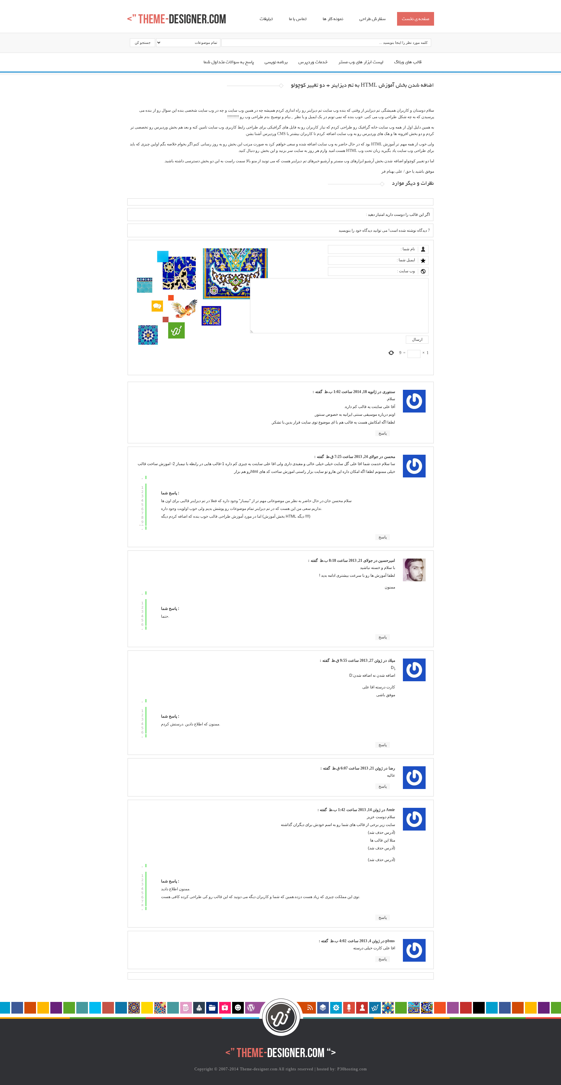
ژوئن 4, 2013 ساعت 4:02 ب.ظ (354, 941)
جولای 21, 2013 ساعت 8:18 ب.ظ (346, 560)
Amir (390, 810)
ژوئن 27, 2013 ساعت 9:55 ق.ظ (356, 660)
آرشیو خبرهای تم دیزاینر (310, 161)
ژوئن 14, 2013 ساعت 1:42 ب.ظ (354, 810)
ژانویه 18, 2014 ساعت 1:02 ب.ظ (350, 391)
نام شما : (408, 249)
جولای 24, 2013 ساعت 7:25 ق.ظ (352, 456)
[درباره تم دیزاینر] (375, 1008)
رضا (392, 768)
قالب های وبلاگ (408, 62)
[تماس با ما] (186, 1008)
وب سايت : (406, 271)
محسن (389, 456)
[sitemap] (323, 1008)
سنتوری (388, 391)
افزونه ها (400, 133)
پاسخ (383, 433)
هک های (383, 133)
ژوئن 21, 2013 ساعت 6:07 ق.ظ (357, 768)
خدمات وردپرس (313, 62)
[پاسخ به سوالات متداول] (225, 1008)
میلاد (391, 660)
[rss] (310, 1008)
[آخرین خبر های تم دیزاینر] (349, 1008)
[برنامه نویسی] (199, 1008)
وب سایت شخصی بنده (196, 110)
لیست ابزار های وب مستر (360, 62)
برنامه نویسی (276, 62)
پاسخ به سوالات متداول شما (229, 62)
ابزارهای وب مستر (349, 161)
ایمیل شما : (406, 260)
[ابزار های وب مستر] (336, 1008)
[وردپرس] (251, 1008)
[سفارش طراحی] (212, 1008)
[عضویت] (362, 1008)
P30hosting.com (352, 1069)
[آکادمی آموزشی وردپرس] (238, 1008)
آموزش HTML (383, 144)
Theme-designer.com (259, 1069)
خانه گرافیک (368, 127)
